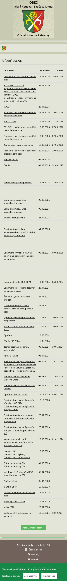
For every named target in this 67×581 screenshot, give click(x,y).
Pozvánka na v (11, 150)
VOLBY (7, 106)
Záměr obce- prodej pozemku (18, 145)
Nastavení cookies (11, 576)
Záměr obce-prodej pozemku (18, 182)
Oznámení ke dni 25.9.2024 (17, 282)
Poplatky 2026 (11, 159)
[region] (33, 572)
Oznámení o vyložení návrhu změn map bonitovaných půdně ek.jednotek (19, 255)
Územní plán (10, 451)
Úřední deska (35, 549)
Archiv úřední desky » (33, 527)
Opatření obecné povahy (16, 394)
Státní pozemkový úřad (15, 200)
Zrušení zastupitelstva (14, 217)
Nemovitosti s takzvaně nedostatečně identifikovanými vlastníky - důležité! (18, 442)
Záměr (7, 165)
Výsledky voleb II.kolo (14, 501)
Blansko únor (10, 486)
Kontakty (35, 554)
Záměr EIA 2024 (12, 341)
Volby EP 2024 (11, 355)
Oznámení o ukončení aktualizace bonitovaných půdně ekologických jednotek (19, 232)
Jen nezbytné (31, 576)
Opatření (8, 335)
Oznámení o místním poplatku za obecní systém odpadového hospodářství (19, 418)
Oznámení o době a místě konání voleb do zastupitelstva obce (18, 308)
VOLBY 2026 (10, 121)
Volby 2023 (9, 507)
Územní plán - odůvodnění (17, 457)
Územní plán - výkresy (15, 454)
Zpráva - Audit (10, 481)
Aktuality (35, 559)
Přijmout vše (49, 576)
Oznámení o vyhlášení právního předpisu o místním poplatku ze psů (19, 430)
